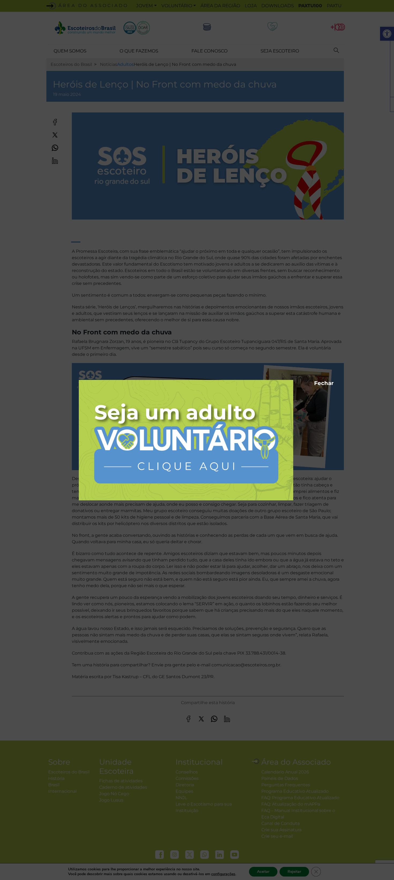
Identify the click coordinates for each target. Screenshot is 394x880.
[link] (186, 439)
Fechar (316, 382)
